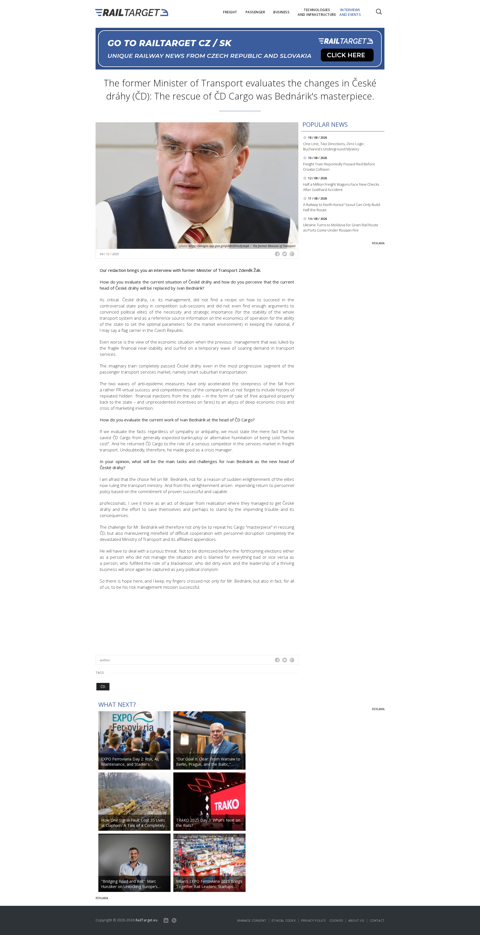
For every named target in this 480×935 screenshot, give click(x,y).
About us (356, 920)
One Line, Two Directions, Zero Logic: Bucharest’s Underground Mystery (334, 146)
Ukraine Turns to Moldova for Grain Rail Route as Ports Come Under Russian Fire (340, 227)
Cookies (336, 920)
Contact (377, 920)
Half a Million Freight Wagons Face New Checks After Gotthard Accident (341, 187)
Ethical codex (284, 920)
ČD (103, 686)
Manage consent (251, 920)
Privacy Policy (313, 920)
